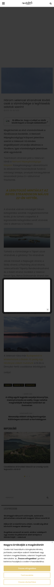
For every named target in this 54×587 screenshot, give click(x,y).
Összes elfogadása (27, 568)
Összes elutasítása (27, 582)
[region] (27, 564)
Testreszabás (27, 575)
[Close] (52, 542)
